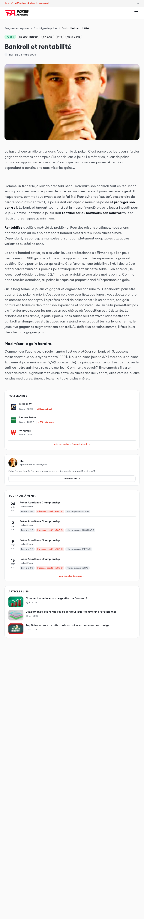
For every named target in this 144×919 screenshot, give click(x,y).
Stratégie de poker (45, 28)
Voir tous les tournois (70, 575)
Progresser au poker (16, 28)
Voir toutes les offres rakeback (70, 444)
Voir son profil (72, 478)
